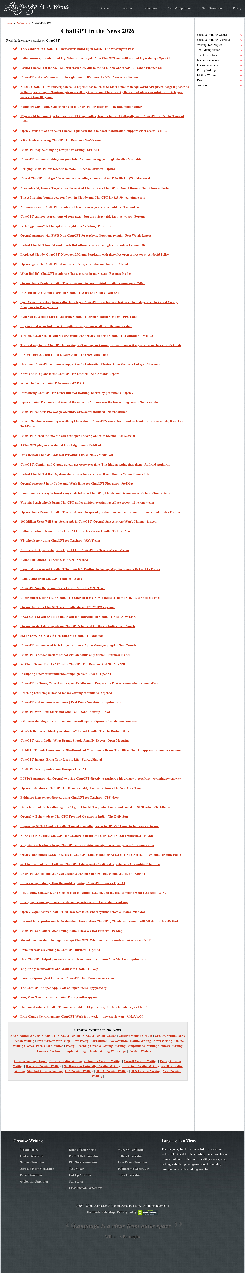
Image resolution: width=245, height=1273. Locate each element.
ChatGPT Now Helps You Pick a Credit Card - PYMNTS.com (63, 588)
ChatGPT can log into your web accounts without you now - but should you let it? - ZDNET (83, 873)
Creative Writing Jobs (143, 1051)
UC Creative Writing (79, 1071)
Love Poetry (80, 1040)
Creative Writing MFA (170, 1035)
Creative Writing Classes (99, 1035)
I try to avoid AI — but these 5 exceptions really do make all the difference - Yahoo (76, 326)
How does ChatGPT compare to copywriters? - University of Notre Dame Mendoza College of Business (90, 364)
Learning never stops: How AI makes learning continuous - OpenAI (66, 692)
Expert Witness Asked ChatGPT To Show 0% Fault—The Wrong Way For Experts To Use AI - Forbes (90, 569)
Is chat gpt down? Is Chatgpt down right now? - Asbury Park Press (66, 226)
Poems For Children (50, 1045)
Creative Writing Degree (30, 1061)
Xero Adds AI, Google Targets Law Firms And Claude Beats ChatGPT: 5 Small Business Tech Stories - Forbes (95, 188)
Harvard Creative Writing (43, 1066)
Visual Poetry (29, 1149)
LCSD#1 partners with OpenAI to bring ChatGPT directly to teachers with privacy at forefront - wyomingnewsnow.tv (100, 778)
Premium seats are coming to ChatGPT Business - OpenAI (60, 949)
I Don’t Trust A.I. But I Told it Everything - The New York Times (64, 354)
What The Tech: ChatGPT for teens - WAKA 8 (52, 383)
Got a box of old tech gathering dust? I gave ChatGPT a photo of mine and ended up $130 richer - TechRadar (95, 807)
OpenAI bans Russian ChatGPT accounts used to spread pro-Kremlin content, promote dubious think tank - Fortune (100, 512)
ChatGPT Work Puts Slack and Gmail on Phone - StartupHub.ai (65, 711)
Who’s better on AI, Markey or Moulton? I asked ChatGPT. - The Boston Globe (75, 731)
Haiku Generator (32, 1156)
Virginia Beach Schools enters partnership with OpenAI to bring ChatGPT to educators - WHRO (86, 335)
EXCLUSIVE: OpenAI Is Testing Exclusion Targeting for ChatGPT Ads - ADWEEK (78, 616)
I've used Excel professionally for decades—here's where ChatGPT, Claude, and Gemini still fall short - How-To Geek (99, 921)
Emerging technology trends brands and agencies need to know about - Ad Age (74, 902)
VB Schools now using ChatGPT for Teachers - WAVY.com (60, 140)
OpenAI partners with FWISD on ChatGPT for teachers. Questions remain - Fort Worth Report (85, 235)
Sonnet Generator (32, 1162)
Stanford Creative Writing (45, 1071)
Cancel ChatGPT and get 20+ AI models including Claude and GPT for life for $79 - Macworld (85, 178)
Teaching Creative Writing (95, 1045)
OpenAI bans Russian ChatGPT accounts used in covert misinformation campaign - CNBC (82, 283)
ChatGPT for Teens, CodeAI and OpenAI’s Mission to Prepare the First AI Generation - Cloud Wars (89, 683)
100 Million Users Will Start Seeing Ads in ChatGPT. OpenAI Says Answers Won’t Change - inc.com (89, 521)
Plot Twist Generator (83, 1162)
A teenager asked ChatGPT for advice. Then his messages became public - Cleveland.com (81, 207)
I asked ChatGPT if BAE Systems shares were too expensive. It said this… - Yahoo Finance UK (84, 474)
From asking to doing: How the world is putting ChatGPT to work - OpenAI (72, 883)
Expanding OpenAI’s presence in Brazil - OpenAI (54, 559)
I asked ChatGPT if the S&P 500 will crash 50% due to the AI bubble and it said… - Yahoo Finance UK (91, 67)
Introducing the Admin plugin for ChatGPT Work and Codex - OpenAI (69, 292)
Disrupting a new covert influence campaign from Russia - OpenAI (65, 673)
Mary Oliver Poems (131, 1149)
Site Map (108, 1212)
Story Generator (129, 1175)
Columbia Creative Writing (103, 1061)
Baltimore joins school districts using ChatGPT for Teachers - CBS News (69, 797)
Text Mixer (76, 1168)
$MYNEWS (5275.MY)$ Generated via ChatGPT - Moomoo (62, 635)
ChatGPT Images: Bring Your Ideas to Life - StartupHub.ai (61, 759)
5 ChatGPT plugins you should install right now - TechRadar (62, 445)
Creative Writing (69, 1035)
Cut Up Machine (80, 1175)
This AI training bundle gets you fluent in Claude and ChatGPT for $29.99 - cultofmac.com (82, 197)
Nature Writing (140, 1040)
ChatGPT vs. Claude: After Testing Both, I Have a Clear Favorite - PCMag (71, 930)
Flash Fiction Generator (85, 1187)
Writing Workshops (113, 1051)
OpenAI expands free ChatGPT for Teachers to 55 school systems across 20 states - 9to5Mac (82, 911)
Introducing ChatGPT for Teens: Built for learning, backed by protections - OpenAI (77, 392)
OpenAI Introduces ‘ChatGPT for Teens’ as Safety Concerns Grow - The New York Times (81, 788)
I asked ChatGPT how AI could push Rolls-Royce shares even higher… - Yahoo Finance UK (83, 245)
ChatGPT (49, 1035)
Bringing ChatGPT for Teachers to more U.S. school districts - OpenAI (68, 168)
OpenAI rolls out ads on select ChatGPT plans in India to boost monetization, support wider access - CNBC (93, 130)
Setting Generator (130, 1156)
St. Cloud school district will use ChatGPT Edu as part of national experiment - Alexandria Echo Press (90, 864)
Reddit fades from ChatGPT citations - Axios (51, 578)
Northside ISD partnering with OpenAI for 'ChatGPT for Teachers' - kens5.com (74, 550)
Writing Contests (158, 1045)
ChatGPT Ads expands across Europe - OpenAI (53, 769)
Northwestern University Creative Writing (92, 1066)
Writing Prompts (61, 1051)
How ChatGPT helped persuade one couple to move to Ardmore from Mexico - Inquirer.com (83, 959)
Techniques (150, 8)
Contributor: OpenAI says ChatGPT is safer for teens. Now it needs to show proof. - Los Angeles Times (90, 597)
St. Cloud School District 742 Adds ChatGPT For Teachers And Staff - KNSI (72, 664)
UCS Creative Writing (146, 1071)
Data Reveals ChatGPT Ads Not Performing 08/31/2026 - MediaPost (66, 454)
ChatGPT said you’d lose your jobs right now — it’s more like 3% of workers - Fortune (79, 77)
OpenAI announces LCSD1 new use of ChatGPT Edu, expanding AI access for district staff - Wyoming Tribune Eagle (100, 854)
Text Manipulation (180, 8)
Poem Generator (31, 1175)
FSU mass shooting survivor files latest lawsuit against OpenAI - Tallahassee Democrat (79, 721)
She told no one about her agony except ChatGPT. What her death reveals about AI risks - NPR (85, 940)
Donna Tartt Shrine (82, 1149)
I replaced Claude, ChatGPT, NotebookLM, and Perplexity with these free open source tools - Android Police (94, 254)
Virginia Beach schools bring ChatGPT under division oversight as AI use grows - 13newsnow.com (87, 502)
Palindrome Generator (133, 1168)
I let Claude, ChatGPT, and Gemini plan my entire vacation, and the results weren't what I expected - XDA (93, 892)
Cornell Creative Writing (141, 1061)
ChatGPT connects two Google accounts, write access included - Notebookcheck (74, 411)
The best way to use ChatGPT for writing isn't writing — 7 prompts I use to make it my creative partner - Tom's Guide (101, 345)
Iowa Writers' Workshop (53, 1040)
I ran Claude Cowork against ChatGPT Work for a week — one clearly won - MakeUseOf (81, 1016)
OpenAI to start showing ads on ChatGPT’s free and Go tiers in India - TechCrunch (77, 626)
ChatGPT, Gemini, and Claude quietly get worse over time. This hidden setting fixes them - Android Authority (95, 464)
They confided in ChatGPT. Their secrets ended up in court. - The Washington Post (77, 48)
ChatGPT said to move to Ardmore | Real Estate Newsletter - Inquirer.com (70, 702)
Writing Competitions (130, 1045)
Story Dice (76, 1181)
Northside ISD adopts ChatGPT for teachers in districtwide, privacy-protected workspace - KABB (86, 835)
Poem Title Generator (83, 1156)
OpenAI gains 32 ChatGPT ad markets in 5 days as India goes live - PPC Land (74, 264)
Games (105, 8)
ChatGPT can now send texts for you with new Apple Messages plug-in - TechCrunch (78, 645)
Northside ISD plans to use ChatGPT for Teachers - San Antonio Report (69, 373)
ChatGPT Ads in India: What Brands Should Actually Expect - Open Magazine (74, 740)
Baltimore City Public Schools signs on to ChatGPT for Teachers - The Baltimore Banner (81, 106)
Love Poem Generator (133, 1162)
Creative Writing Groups (135, 1035)
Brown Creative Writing (65, 1061)
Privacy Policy (127, 1212)
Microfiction (99, 1040)
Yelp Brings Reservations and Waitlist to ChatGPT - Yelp (59, 968)
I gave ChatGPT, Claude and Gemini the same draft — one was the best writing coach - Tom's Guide (89, 402)
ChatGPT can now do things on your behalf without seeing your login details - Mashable (80, 159)
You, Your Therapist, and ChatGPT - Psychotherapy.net (58, 997)
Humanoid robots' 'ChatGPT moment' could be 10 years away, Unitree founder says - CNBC (83, 1007)
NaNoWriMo (119, 1040)
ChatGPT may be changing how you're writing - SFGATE (60, 149)
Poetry (237, 8)
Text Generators (212, 8)
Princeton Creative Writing (140, 1066)
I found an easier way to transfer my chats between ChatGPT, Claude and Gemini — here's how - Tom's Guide (95, 493)
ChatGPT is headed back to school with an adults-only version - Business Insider (75, 654)
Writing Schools (86, 1051)
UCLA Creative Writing (112, 1071)
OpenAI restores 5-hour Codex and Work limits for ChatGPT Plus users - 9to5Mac (77, 483)
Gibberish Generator (34, 1181)
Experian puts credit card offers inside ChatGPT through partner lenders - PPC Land (79, 316)
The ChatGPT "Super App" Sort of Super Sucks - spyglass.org (63, 987)
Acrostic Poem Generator (37, 1168)
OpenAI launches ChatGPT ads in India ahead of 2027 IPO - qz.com (67, 607)
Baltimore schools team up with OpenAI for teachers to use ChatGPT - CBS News (76, 531)
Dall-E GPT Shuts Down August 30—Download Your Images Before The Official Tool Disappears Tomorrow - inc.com (101, 750)
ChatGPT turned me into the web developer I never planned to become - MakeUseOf (77, 435)
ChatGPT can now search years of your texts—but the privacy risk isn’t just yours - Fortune (82, 216)
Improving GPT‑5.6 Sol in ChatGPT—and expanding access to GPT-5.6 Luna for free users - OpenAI (90, 826)
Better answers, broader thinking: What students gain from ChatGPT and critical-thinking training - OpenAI (95, 58)
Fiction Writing (24, 1040)
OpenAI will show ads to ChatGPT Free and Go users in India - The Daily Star (74, 816)
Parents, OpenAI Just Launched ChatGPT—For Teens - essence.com (67, 978)
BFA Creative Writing (25, 1035)
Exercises (126, 8)
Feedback (93, 1212)
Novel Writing (162, 1040)
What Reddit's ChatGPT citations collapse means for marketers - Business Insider (75, 273)
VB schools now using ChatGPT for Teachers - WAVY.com (60, 540)
